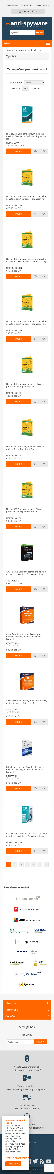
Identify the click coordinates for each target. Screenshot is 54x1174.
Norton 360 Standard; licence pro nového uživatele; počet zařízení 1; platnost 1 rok (26, 197)
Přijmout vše (13, 1163)
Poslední (46, 864)
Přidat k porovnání (35, 151)
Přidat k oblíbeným (43, 151)
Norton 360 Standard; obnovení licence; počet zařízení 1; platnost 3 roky (25, 510)
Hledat (39, 33)
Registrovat (12, 5)
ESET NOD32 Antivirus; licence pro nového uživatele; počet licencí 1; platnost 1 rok (26, 834)
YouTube (48, 1161)
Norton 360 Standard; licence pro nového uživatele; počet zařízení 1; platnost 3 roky (26, 322)
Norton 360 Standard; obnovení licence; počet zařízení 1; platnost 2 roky (25, 447)
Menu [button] (7, 43)
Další (40, 864)
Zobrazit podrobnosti (18, 1158)
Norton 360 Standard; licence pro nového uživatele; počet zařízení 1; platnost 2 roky (26, 260)
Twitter (35, 1161)
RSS (42, 1161)
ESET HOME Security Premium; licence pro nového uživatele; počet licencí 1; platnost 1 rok (27, 136)
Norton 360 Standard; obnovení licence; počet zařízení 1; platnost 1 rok (25, 385)
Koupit (18, 151)
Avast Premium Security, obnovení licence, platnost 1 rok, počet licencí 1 (26, 701)
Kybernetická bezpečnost (33, 1172)
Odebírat (40, 1042)
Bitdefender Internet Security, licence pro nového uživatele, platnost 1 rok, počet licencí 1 (25, 769)
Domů (10, 50)
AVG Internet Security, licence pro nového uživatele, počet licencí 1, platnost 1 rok (26, 572)
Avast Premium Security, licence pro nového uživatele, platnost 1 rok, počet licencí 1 (24, 636)
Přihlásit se (26, 5)
